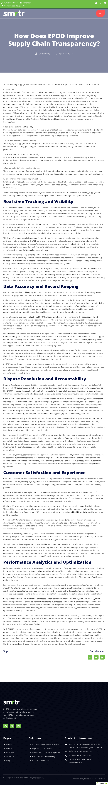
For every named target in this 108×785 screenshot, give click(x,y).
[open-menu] (100, 13)
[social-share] (90, 657)
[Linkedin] (105, 3)
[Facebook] (96, 3)
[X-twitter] (100, 3)
